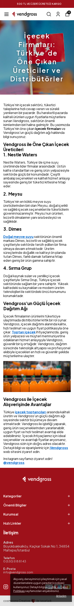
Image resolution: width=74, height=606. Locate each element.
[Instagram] (5, 586)
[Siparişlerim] (58, 14)
